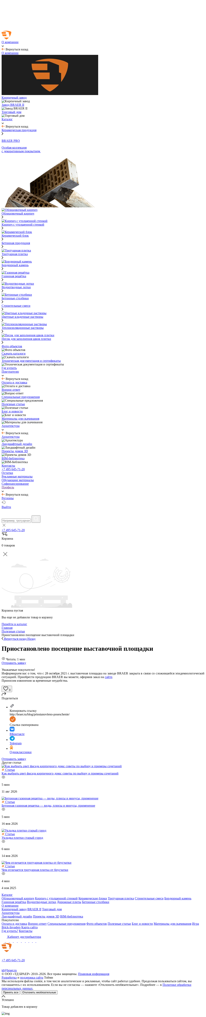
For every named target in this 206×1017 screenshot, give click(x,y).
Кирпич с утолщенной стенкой (56, 898)
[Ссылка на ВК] (12, 941)
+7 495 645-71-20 (13, 469)
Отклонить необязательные (39, 992)
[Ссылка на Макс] (4, 941)
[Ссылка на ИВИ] (31, 941)
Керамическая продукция (19, 130)
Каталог (7, 894)
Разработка (9, 977)
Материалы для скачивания (172, 923)
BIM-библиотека (71, 916)
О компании (10, 905)
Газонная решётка (14, 902)
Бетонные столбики (95, 902)
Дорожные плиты (69, 902)
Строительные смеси (16, 305)
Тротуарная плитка (121, 898)
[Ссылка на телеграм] (8, 941)
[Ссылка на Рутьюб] (24, 941)
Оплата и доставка (14, 923)
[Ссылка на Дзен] (16, 941)
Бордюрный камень (177, 898)
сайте (108, 677)
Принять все (10, 992)
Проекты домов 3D (46, 916)
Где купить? (10, 931)
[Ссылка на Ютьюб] (20, 941)
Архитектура (11, 913)
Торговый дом (52, 909)
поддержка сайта (31, 977)
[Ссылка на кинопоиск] (27, 941)
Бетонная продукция (16, 243)
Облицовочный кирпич (18, 898)
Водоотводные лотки (41, 902)
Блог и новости (142, 923)
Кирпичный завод (14, 909)
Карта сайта (29, 927)
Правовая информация (93, 974)
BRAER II (34, 909)
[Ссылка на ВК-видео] (37, 941)
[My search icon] (36, 519)
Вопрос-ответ (37, 923)
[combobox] (16, 521)
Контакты (25, 931)
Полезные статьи (119, 923)
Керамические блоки (92, 898)
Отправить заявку (14, 663)
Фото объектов (96, 923)
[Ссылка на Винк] (34, 941)
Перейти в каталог (14, 624)
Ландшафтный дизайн (17, 916)
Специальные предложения (66, 923)
